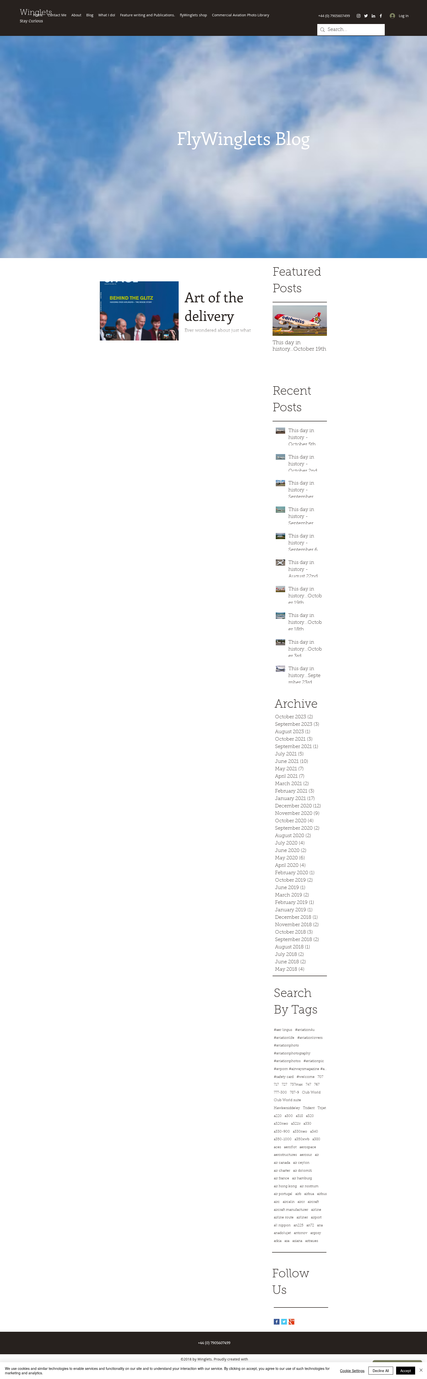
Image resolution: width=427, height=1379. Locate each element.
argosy (315, 1233)
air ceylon (301, 1163)
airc (277, 1202)
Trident (309, 1108)
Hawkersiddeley (287, 1108)
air (317, 1155)
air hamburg (302, 1178)
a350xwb (302, 1139)
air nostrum (309, 1186)
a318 (299, 1116)
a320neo (281, 1124)
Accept (405, 1370)
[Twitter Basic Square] (284, 1322)
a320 (310, 1116)
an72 (310, 1225)
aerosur (306, 1155)
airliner (302, 1217)
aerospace (307, 1147)
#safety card (284, 1077)
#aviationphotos (287, 1061)
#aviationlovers (309, 1038)
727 (284, 1085)
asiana (297, 1241)
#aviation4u (305, 1030)
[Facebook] (380, 15)
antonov (300, 1233)
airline (316, 1210)
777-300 (280, 1092)
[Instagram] (358, 15)
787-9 (294, 1092)
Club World (311, 1092)
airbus (322, 1194)
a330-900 (282, 1132)
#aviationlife (284, 1038)
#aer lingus (283, 1030)
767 (317, 1085)
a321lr (295, 1124)
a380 (316, 1139)
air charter (282, 1171)
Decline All (381, 1370)
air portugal (283, 1194)
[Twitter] (365, 15)
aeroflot (290, 1147)
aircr (301, 1202)
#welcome (306, 1077)
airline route (284, 1217)
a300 (289, 1116)
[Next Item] (319, 320)
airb (298, 1194)
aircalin (289, 1202)
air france (281, 1178)
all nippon (282, 1225)
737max (296, 1085)
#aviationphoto (286, 1045)
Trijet (322, 1108)
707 (320, 1077)
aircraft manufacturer (291, 1210)
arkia (277, 1241)
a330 (307, 1124)
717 (276, 1085)
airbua (309, 1194)
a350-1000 (283, 1139)
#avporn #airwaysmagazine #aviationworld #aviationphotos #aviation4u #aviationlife (301, 1069)
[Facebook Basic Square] (276, 1322)
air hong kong (285, 1186)
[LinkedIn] (373, 15)
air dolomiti (302, 1171)
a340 (314, 1132)
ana (320, 1225)
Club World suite (287, 1100)
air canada (282, 1163)
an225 (298, 1225)
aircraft (313, 1202)
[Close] (421, 1370)
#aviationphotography (292, 1053)
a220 (278, 1116)
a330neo (300, 1132)
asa (286, 1241)
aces (277, 1147)
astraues (311, 1241)
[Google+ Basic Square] (291, 1322)
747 (308, 1085)
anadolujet (282, 1233)
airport (316, 1217)
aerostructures (285, 1155)
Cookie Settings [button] (352, 1370)
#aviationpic (313, 1061)
